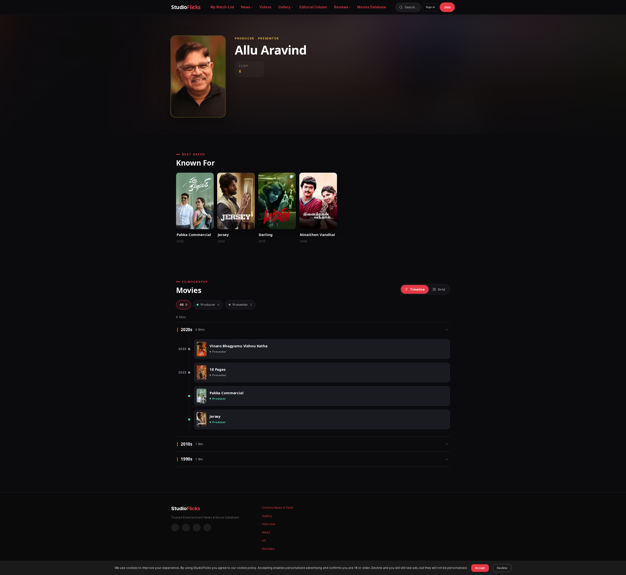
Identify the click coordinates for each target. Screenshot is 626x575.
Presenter (242, 304)
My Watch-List (222, 7)
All (183, 304)
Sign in (430, 7)
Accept (480, 568)
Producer (210, 304)
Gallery (284, 7)
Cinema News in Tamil (277, 507)
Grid (441, 289)
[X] (197, 527)
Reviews (341, 7)
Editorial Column (313, 7)
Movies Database (371, 7)
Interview (268, 524)
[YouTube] (207, 527)
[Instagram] (186, 527)
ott (264, 540)
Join (447, 7)
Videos (265, 7)
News (245, 7)
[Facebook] (175, 527)
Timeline (417, 289)
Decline (502, 568)
